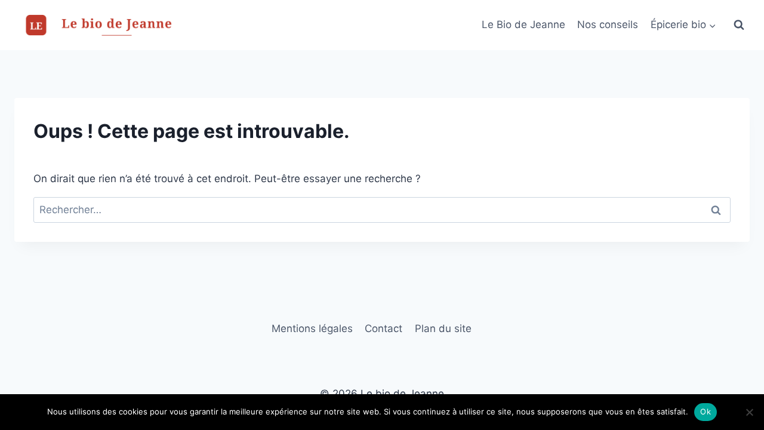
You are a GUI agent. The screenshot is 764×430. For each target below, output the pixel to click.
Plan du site (443, 328)
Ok (705, 411)
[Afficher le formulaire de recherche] (739, 25)
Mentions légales (312, 328)
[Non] (749, 412)
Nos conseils (607, 24)
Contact (383, 328)
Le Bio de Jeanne (523, 24)
